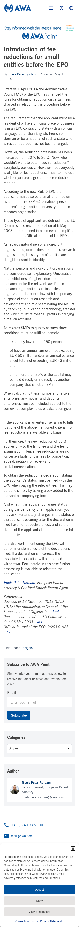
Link (56, 611)
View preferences (39, 912)
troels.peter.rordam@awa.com (43, 797)
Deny (39, 901)
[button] (73, 849)
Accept (39, 890)
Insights (27, 648)
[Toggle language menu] (71, 8)
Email (11, 692)
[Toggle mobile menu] (51, 8)
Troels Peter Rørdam (22, 74)
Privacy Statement (51, 921)
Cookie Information (26, 921)
